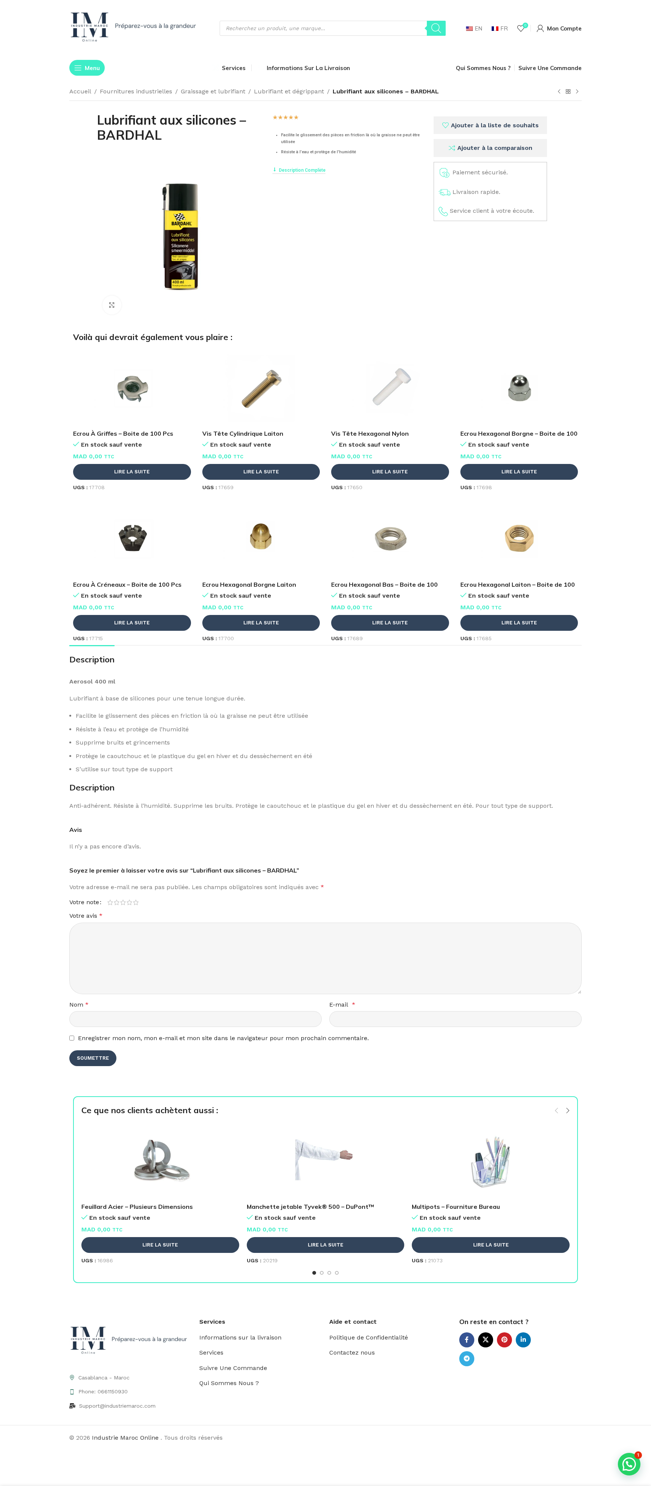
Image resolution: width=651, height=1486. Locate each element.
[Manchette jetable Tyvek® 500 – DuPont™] (326, 1161)
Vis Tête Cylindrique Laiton (242, 433)
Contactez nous (352, 1352)
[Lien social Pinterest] (504, 1339)
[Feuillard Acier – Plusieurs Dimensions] (160, 1161)
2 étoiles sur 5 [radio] (116, 902)
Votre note (84, 902)
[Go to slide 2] (322, 1273)
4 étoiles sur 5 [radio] (129, 902)
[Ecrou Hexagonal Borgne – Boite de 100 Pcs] (519, 388)
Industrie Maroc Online (126, 1437)
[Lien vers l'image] (130, 1340)
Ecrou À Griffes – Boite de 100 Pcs (123, 433)
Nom (79, 1004)
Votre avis (85, 915)
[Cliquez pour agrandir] (111, 305)
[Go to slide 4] (337, 1273)
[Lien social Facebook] (466, 1339)
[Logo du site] (135, 27)
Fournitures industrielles (136, 91)
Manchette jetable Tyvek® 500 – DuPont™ (310, 1206)
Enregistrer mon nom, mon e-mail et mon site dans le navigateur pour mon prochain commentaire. (223, 1038)
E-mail (342, 1004)
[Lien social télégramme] (466, 1358)
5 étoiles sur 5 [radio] (136, 902)
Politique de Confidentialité (368, 1337)
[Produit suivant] (577, 91)
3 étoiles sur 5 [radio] (123, 902)
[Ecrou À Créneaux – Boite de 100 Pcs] (132, 539)
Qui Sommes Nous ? (229, 1383)
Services (211, 1352)
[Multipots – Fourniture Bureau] (491, 1161)
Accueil (80, 91)
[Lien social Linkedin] (523, 1339)
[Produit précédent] (559, 91)
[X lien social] (485, 1339)
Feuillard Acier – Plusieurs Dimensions (137, 1206)
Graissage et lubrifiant (213, 91)
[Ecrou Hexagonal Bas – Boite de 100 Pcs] (390, 539)
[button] (556, 1110)
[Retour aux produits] (568, 91)
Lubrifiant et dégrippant (289, 91)
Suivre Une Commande (233, 1368)
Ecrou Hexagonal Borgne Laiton (249, 584)
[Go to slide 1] (314, 1273)
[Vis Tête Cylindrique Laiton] (261, 388)
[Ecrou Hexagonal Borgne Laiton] (261, 539)
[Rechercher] (436, 28)
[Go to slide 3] (329, 1273)
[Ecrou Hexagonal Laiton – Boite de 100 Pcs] (519, 539)
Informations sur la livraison (240, 1337)
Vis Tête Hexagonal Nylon (370, 433)
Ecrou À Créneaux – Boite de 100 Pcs (127, 584)
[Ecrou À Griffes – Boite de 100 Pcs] (132, 388)
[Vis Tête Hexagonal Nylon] (390, 388)
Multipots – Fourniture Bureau (456, 1206)
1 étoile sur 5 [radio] (110, 902)
